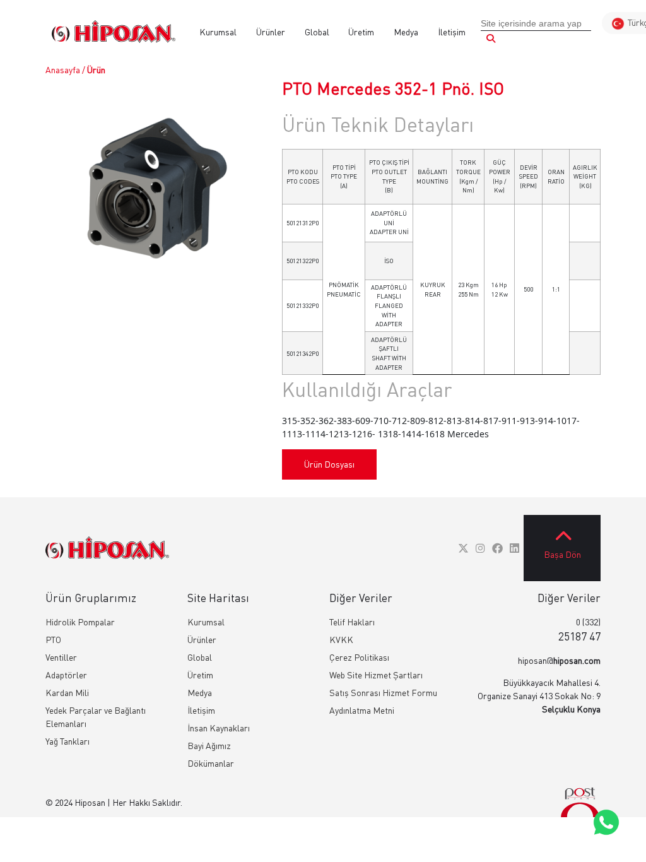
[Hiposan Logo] (113, 31)
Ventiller (61, 657)
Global (317, 32)
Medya (406, 32)
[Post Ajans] (580, 802)
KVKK (341, 639)
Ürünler (270, 32)
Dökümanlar (210, 763)
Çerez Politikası (359, 657)
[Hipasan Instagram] (480, 548)
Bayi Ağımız (209, 745)
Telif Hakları (352, 622)
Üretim (361, 32)
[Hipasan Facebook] (497, 548)
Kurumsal (218, 32)
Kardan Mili (67, 692)
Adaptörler (66, 675)
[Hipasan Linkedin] (514, 548)
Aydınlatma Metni (361, 710)
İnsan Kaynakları (218, 728)
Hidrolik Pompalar (80, 622)
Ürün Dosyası (329, 464)
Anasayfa (62, 69)
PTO (53, 639)
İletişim (452, 32)
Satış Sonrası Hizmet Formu (383, 692)
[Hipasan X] (463, 548)
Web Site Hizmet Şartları (376, 675)
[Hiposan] (107, 548)
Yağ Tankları (67, 741)
